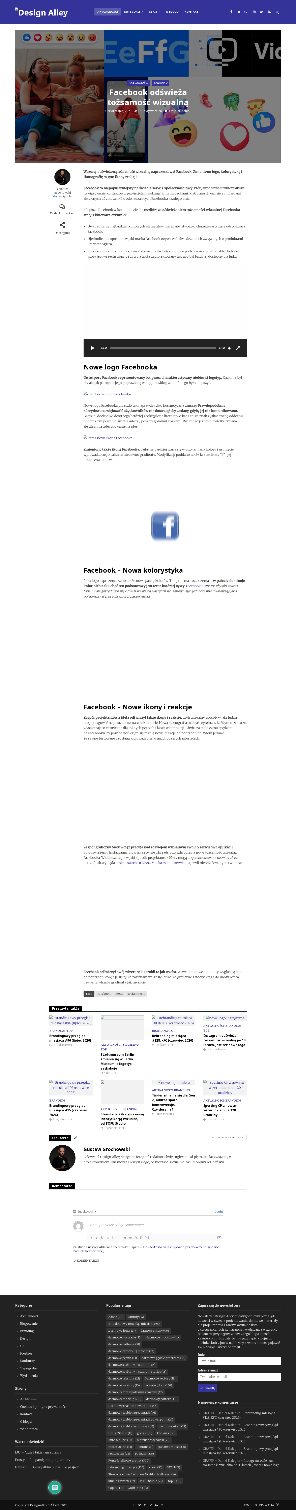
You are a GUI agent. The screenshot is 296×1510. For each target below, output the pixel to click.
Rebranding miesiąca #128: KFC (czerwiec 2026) (172, 1038)
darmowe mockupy (162, 1337)
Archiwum (28, 1399)
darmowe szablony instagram (131, 1365)
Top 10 (115, 1488)
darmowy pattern (161, 1399)
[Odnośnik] (136, 1237)
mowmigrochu (63, 196)
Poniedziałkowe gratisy (128, 1460)
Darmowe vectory (160, 1378)
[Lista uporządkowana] (113, 1237)
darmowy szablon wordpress (131, 1426)
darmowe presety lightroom (131, 1351)
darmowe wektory (124, 1385)
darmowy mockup (124, 1399)
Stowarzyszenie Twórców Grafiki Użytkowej (142, 1474)
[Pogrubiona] (91, 1237)
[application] (165, 311)
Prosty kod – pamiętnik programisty (42, 1460)
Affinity (136, 1317)
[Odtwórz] (93, 348)
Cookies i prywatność (261, 1505)
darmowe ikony (155, 1330)
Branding (160, 82)
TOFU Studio (151, 1481)
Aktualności (107, 11)
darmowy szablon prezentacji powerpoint (140, 1419)
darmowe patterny (124, 1344)
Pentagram (119, 1453)
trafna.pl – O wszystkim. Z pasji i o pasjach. (47, 1467)
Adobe (115, 1317)
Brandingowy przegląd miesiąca (134, 1324)
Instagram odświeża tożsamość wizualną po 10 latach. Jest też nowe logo (224, 1040)
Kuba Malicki (120, 1440)
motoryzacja (120, 1447)
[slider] (163, 348)
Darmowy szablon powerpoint (132, 1406)
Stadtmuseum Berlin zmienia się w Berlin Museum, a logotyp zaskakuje (117, 1061)
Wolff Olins (137, 1488)
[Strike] (108, 1237)
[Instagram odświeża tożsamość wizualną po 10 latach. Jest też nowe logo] (225, 1018)
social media (136, 994)
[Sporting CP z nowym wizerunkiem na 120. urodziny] (225, 1087)
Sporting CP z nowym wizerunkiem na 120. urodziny (220, 1110)
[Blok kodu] (130, 1237)
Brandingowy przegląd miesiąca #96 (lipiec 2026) (70, 1038)
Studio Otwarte (121, 1481)
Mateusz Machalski (153, 1440)
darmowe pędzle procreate (163, 1358)
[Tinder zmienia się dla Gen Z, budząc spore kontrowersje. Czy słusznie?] (174, 1082)
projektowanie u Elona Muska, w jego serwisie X (153, 863)
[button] (165, 311)
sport (155, 1467)
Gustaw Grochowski (62, 190)
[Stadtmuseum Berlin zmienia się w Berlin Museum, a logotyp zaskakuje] (122, 1027)
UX (22, 1346)
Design (25, 1338)
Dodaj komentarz (62, 213)
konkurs (166, 1433)
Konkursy (27, 1361)
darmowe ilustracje (125, 1337)
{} (141, 1237)
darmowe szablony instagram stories (137, 1371)
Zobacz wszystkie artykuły (225, 1137)
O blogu (172, 11)
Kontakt (192, 11)
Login (218, 1211)
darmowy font (158, 1385)
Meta (119, 994)
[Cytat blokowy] (125, 1237)
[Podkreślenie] (102, 1237)
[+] (147, 1237)
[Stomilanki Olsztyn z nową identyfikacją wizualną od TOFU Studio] (122, 1092)
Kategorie (132, 11)
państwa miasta (172, 1447)
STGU (173, 1467)
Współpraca (29, 1429)
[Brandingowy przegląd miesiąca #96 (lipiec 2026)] (71, 1020)
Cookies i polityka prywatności (43, 1407)
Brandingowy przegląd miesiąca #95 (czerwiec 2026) (68, 1110)
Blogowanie (29, 1324)
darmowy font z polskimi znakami (135, 1392)
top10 (174, 1481)
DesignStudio (120, 1433)
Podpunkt (144, 1453)
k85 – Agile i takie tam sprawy (38, 1452)
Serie (153, 11)
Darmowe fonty (122, 1330)
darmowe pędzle (122, 1358)
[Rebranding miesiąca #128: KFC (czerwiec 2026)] (173, 1020)
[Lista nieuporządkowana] (119, 1237)
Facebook (104, 994)
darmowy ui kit (172, 1426)
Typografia (28, 1368)
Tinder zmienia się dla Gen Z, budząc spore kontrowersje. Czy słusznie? (173, 1102)
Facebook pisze (198, 586)
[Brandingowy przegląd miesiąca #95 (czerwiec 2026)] (71, 1087)
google (144, 1433)
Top (69, 1031)
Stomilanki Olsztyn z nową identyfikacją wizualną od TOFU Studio (122, 1119)
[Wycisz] (229, 348)
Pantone (145, 1447)
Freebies (26, 1353)
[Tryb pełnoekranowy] (238, 348)
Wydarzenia (29, 1376)
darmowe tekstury (124, 1378)
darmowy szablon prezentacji (132, 1412)
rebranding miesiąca (126, 1467)
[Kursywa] (96, 1237)
